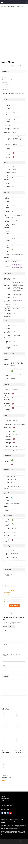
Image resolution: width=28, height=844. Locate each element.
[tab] (14, 77)
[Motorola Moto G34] (20, 744)
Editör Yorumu (5, 87)
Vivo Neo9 (4, 727)
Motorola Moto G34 (19, 752)
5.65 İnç (14, 104)
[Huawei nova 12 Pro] (7, 744)
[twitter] (5, 813)
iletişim (3, 803)
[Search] (25, 2)
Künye (3, 796)
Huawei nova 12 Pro (6, 752)
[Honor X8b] (20, 718)
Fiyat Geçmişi (5, 82)
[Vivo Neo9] (7, 718)
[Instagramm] (8, 813)
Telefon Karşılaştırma (7, 805)
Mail (14, 842)
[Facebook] (2, 813)
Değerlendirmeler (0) (7, 79)
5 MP (14, 331)
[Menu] (1, 2)
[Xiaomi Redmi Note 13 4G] (7, 769)
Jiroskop (14, 265)
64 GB (13, 238)
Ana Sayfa (3, 6)
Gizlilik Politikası (5, 798)
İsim (4, 665)
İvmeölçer (20, 264)
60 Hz (14, 108)
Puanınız (5, 626)
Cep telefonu (11, 6)
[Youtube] (10, 813)
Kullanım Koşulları (6, 800)
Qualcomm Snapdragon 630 (18, 197)
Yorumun (5, 630)
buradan (19, 832)
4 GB (13, 235)
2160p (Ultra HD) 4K (17, 300)
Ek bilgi (4, 77)
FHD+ (14, 112)
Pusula (17, 267)
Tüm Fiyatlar (5, 84)
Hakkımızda (4, 793)
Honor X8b (17, 727)
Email (4, 670)
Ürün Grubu (5, 89)
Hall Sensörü (15, 264)
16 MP (14, 278)
